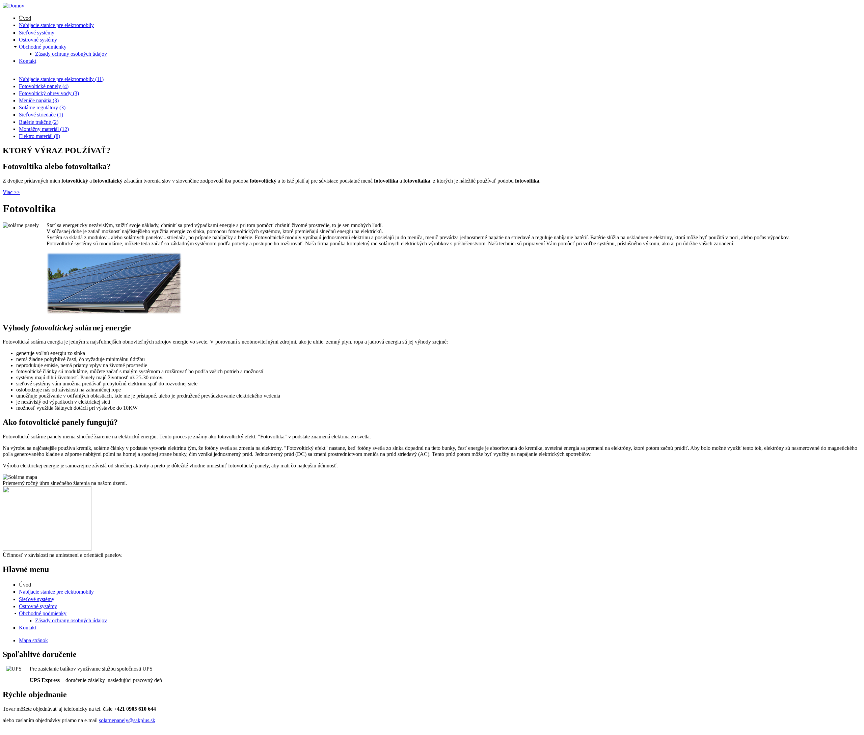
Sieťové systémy (36, 32)
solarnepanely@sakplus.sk (127, 720)
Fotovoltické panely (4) (44, 86)
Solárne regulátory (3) (42, 107)
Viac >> (11, 192)
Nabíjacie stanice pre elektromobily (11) (61, 79)
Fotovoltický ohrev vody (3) (49, 93)
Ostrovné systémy (38, 40)
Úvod (25, 18)
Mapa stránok (33, 640)
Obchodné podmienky (42, 47)
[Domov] (13, 5)
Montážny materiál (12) (44, 129)
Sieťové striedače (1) (41, 114)
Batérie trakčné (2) (38, 122)
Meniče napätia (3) (39, 100)
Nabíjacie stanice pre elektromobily (56, 25)
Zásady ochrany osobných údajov (71, 54)
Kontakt (27, 61)
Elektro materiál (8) (39, 136)
